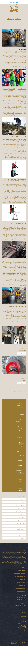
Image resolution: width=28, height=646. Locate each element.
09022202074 (10, 1)
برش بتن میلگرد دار (21, 508)
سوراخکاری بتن (19, 479)
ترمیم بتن (20, 442)
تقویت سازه (22, 440)
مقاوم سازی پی (19, 451)
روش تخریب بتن (19, 428)
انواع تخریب (20, 419)
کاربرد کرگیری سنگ (22, 350)
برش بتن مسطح (19, 403)
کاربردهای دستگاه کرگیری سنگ (17, 144)
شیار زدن (20, 410)
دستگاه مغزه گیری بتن (21, 535)
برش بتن (22, 401)
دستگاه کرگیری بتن (19, 474)
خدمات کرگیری (19, 472)
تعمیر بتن (20, 444)
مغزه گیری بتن (19, 490)
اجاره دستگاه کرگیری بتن (21, 520)
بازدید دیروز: (23, 626)
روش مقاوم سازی (19, 449)
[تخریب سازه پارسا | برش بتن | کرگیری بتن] (14, 8)
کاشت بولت (20, 460)
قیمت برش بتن (19, 412)
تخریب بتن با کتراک (17, 433)
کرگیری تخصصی (19, 484)
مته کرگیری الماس (22, 514)
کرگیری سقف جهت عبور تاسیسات (19, 502)
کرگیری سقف (20, 486)
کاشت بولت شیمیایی (16, 463)
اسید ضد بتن (23, 532)
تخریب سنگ (18, 421)
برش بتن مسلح (19, 405)
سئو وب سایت (16, 642)
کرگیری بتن (22, 468)
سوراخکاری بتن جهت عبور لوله (20, 505)
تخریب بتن (22, 414)
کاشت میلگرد (21, 456)
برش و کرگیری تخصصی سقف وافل (19, 523)
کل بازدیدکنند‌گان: (22, 630)
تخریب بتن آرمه (22, 538)
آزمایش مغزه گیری (19, 470)
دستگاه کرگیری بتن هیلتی (20, 511)
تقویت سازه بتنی (19, 447)
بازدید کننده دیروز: (22, 627)
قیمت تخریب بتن (19, 437)
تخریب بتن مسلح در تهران (20, 529)
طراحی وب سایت (22, 642)
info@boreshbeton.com (13, 2)
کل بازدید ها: (23, 629)
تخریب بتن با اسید (17, 431)
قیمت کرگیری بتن (19, 482)
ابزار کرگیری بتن (17, 477)
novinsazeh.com (16, 610)
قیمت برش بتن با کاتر (21, 499)
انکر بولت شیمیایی (22, 526)
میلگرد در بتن (19, 465)
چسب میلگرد (20, 458)
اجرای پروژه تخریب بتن (18, 417)
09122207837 (17, 1)
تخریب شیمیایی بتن (17, 435)
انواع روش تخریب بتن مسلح (20, 517)
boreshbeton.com (16, 612)
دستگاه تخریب (19, 426)
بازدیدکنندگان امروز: (22, 625)
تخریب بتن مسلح (19, 424)
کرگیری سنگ (13, 53)
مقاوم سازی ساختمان (18, 453)
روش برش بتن (19, 407)
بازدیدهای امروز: (23, 624)
